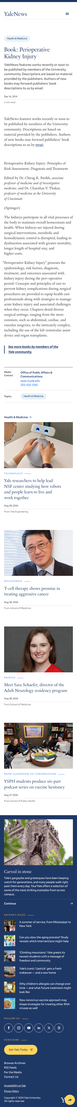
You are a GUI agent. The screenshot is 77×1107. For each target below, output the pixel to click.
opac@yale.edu (30, 381)
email (39, 145)
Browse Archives (14, 1063)
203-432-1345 (29, 385)
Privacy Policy (11, 1091)
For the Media (13, 1072)
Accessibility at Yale (15, 1085)
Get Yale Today (18, 1049)
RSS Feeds (10, 1067)
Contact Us (11, 1077)
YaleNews (15, 15)
